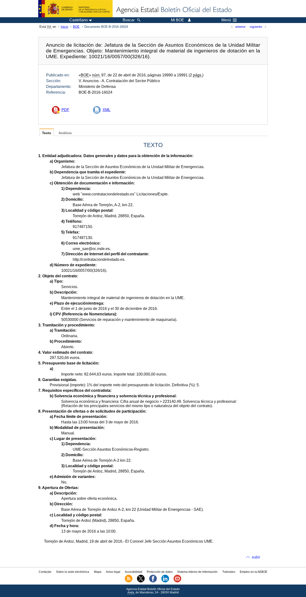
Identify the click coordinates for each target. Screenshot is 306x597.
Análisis (65, 133)
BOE (76, 26)
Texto (46, 133)
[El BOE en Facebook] (153, 581)
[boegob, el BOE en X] (141, 581)
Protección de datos (160, 572)
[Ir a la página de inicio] (173, 10)
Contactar (45, 572)
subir (256, 557)
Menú (226, 20)
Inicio (64, 26)
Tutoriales (228, 572)
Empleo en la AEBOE (253, 572)
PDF (65, 110)
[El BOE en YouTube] (177, 581)
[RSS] (128, 581)
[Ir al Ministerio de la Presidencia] (75, 8)
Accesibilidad (133, 572)
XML (106, 110)
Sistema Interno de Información (197, 572)
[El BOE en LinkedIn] (165, 581)
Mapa (97, 572)
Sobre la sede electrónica (72, 572)
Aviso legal (113, 572)
